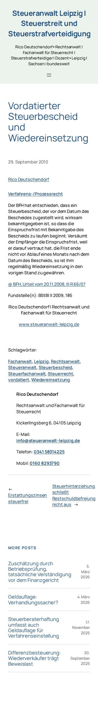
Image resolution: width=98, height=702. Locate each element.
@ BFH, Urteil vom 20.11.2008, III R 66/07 (46, 284)
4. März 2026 (83, 599)
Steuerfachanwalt (26, 374)
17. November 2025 (81, 627)
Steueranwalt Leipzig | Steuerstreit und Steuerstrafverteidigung (49, 23)
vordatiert (18, 380)
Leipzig (41, 361)
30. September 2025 (80, 658)
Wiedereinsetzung (50, 380)
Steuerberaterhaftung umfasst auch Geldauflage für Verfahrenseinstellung (33, 627)
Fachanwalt (20, 361)
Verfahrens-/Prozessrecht (35, 194)
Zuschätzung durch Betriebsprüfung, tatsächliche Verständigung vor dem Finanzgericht (39, 572)
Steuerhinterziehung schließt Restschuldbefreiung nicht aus (74, 495)
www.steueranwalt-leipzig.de (49, 324)
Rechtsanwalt (65, 361)
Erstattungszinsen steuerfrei (27, 498)
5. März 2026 (85, 571)
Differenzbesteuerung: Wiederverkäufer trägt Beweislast (34, 658)
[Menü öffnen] (49, 75)
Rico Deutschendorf (28, 179)
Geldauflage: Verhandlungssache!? (33, 599)
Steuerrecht (60, 374)
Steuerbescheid (55, 367)
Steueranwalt (22, 367)
